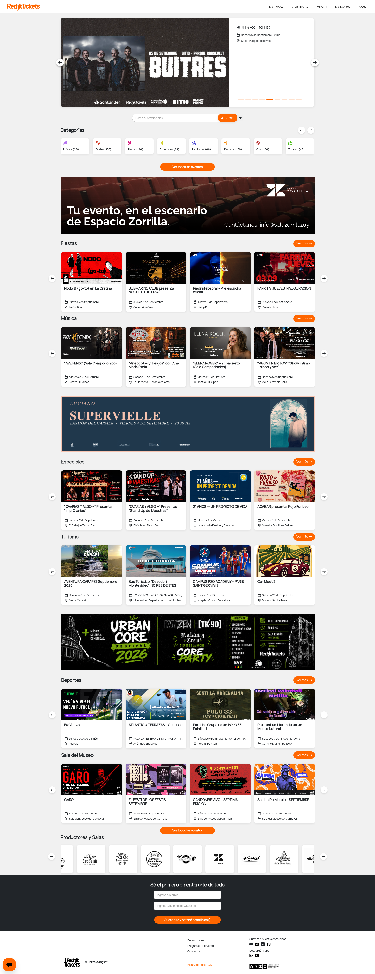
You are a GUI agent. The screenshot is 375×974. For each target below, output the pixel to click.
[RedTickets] (72, 962)
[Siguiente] (315, 62)
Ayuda (362, 6)
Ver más (302, 243)
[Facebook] (269, 944)
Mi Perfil (322, 6)
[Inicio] (137, 6)
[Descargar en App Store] (251, 955)
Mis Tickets (276, 6)
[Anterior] (60, 62)
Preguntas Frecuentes (201, 946)
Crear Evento (300, 6)
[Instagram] (257, 944)
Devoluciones (196, 940)
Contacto (194, 951)
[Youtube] (251, 944)
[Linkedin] (263, 944)
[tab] (241, 99)
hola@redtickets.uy (200, 965)
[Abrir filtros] (240, 118)
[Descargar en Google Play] (257, 955)
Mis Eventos (342, 6)
